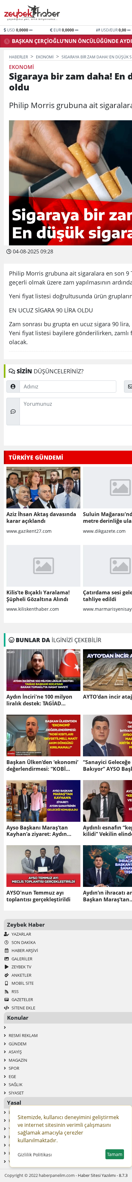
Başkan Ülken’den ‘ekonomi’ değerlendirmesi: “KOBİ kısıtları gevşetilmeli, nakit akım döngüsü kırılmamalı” (42, 765)
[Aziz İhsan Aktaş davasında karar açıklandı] (43, 487)
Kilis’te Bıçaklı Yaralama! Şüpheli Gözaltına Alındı (38, 596)
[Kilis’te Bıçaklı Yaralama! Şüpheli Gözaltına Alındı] (43, 566)
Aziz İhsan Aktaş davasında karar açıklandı (41, 517)
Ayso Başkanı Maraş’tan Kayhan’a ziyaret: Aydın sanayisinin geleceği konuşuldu (37, 831)
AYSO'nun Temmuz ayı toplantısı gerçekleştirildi (38, 896)
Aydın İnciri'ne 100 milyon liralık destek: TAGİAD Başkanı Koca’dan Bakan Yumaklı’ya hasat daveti (39, 700)
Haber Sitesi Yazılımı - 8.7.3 (103, 1175)
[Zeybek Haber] (33, 13)
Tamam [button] (114, 1154)
